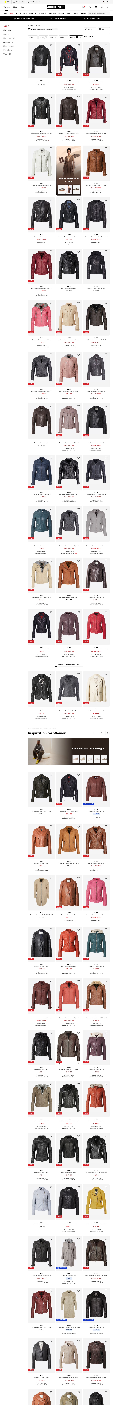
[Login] (90, 7)
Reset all (89, 37)
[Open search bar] (89, 13)
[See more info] (41, 88)
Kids (22, 7)
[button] (90, 29)
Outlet (8, 1)
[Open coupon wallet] (83, 7)
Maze (38, 25)
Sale (41, 37)
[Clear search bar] (108, 13)
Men (15, 7)
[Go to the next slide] (107, 733)
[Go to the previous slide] (96, 733)
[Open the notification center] (96, 7)
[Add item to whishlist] (51, 45)
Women (7, 7)
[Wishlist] (102, 7)
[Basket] (108, 7)
